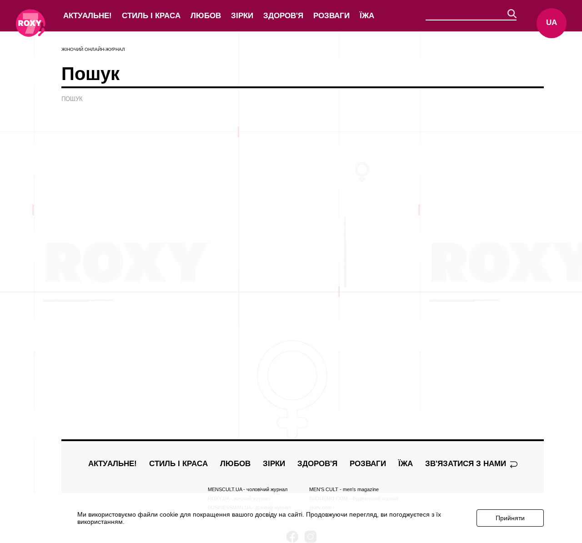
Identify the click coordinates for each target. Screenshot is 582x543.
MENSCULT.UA (247, 489)
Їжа (367, 15)
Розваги (331, 15)
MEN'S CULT (344, 489)
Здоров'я (283, 15)
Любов (206, 15)
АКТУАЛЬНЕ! (87, 15)
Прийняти (510, 518)
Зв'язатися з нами (466, 463)
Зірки (242, 15)
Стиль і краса (151, 15)
